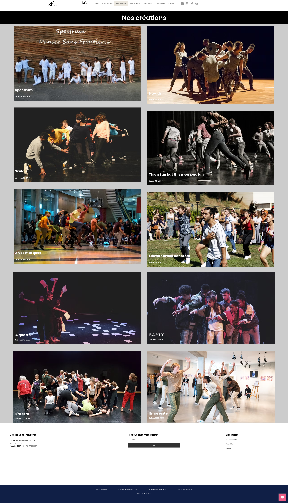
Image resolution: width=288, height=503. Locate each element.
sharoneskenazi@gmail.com (26, 440)
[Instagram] (187, 3)
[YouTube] (196, 3)
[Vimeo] (182, 3)
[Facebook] (192, 3)
